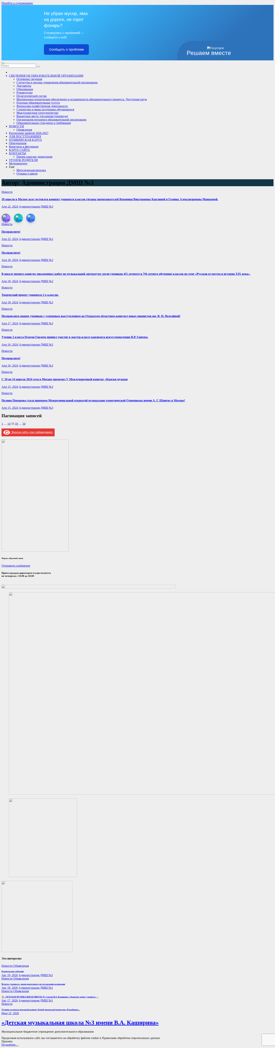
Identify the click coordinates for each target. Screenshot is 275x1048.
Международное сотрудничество (37, 112)
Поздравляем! (10, 231)
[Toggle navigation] (2, 63)
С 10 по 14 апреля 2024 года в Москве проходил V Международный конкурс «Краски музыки (64, 379)
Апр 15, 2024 (9, 386)
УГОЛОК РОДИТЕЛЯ (23, 160)
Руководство (24, 92)
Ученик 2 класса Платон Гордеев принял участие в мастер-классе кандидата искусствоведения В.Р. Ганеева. (74, 337)
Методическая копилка (31, 170)
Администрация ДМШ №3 (36, 206)
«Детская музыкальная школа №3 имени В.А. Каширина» (80, 1022)
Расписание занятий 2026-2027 (28, 133)
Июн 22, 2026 (10, 1013)
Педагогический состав (31, 96)
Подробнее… (10, 1044)
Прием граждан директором (34, 156)
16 (16, 423)
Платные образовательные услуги (38, 102)
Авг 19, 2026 (9, 975)
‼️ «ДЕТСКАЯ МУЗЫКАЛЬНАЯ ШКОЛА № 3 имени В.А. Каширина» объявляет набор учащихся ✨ (50, 997)
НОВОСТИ (16, 126)
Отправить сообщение (15, 565)
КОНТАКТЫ (17, 153)
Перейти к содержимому (17, 3)
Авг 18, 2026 (9, 987)
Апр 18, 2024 (9, 260)
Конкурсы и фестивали (24, 146)
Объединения (17, 143)
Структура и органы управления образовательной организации (57, 82)
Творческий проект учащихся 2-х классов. (30, 294)
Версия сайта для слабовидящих (31, 432)
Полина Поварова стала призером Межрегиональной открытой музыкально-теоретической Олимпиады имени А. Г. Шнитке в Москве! (93, 400)
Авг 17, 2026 (9, 1000)
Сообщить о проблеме (66, 49)
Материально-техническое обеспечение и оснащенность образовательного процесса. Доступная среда (81, 99)
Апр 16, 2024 (9, 344)
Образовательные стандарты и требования (43, 123)
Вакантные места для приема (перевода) (42, 116)
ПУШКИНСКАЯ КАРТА (25, 139)
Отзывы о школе (27, 173)
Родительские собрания (12, 971)
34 (23, 423)
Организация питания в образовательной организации (51, 119)
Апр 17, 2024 (9, 323)
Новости (7, 192)
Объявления (24, 129)
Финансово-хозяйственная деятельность (42, 106)
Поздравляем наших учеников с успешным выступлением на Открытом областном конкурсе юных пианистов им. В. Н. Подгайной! (90, 316)
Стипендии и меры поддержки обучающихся (45, 109)
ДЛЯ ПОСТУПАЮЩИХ (25, 136)
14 (8, 423)
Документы (23, 85)
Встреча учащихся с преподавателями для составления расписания (33, 984)
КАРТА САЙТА (19, 150)
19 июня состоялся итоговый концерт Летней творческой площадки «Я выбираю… (40, 1009)
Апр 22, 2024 (9, 206)
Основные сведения (29, 79)
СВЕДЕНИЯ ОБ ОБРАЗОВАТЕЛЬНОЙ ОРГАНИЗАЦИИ (46, 75)
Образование (24, 89)
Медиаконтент (18, 163)
